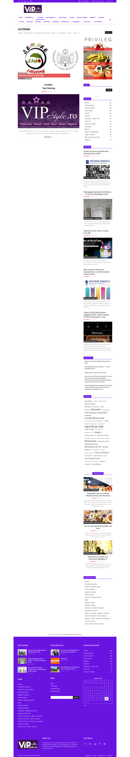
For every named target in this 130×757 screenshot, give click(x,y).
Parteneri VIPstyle (90, 602)
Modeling (87, 438)
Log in (52, 683)
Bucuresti (96, 409)
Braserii (38, 22)
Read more (48, 137)
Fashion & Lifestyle (90, 124)
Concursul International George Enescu (94, 421)
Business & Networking (91, 132)
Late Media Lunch (89, 432)
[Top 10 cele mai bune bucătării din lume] (98, 517)
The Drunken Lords (92, 458)
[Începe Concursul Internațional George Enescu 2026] (98, 168)
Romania (105, 447)
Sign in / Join (109, 1)
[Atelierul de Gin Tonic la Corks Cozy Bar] (98, 248)
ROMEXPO (88, 450)
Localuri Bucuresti (90, 589)
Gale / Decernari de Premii (92, 137)
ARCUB (95, 401)
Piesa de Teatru (100, 438)
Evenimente (29, 17)
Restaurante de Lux (91, 444)
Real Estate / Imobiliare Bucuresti (94, 608)
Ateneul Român (90, 404)
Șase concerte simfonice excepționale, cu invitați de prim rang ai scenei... (96, 272)
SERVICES (87, 140)
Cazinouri (55, 22)
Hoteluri (86, 22)
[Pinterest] (28, 1)
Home (19, 26)
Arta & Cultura (89, 110)
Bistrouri (29, 22)
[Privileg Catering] (98, 44)
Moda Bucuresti (89, 594)
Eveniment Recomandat (94, 522)
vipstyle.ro (44, 91)
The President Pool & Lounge (91, 461)
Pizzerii (21, 22)
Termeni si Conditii (90, 621)
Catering (40, 17)
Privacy (94, 755)
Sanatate (103, 449)
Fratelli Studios (101, 423)
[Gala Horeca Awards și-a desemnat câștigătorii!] (98, 548)
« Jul (85, 705)
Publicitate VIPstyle (90, 605)
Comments (55, 688)
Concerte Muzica (89, 105)
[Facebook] (19, 1)
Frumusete (65, 22)
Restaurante (50, 17)
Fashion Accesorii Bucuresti (92, 587)
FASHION (87, 116)
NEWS (21, 17)
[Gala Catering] (98, 72)
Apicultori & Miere (29, 33)
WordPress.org (55, 691)
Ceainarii (101, 17)
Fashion (106, 421)
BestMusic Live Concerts (92, 406)
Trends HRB (88, 464)
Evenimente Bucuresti (91, 584)
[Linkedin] (25, 1)
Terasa (105, 456)
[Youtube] (30, 1)
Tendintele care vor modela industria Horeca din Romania (98, 494)
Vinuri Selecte (96, 464)
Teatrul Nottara (97, 456)
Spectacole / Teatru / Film (92, 118)
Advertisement (101, 755)
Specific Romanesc (89, 453)
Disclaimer (88, 755)
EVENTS (87, 103)
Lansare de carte (99, 429)
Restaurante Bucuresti (91, 610)
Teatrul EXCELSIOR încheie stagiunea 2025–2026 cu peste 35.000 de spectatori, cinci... (96, 315)
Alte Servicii (98, 22)
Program (107, 438)
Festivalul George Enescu (91, 423)
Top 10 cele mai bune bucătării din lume (98, 527)
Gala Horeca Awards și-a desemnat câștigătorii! (98, 558)
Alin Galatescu (89, 401)
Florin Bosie (21, 78)
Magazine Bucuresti (90, 592)
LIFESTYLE (88, 121)
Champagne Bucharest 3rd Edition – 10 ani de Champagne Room (97, 193)
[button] (110, 19)
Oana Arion (93, 438)
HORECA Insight (89, 429)
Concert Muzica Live (94, 418)
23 (110, 695)
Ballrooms (63, 17)
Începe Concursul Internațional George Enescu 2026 (96, 152)
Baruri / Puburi (82, 17)
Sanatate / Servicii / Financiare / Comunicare (97, 618)
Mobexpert (64, 658)
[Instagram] (22, 1)
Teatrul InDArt (88, 456)
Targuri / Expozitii (90, 134)
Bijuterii (102, 406)
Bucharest (87, 410)
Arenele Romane (102, 401)
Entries (54, 686)
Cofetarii (46, 22)
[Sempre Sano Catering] (50, 58)
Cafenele (92, 17)
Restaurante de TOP (93, 447)
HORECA (87, 113)
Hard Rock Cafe (94, 426)
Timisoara (102, 461)
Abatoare (20, 33)
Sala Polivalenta (95, 449)
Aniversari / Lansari (92, 218)
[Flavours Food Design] (98, 58)
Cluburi (71, 17)
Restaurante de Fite (103, 441)
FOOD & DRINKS (90, 108)
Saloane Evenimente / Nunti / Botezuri (96, 616)
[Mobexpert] (55, 661)
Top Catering (48, 88)
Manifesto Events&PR (103, 435)
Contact (87, 581)
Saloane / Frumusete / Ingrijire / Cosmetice (97, 613)
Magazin (98, 432)
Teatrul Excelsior (102, 453)
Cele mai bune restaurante (96, 413)
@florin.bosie (76, 634)
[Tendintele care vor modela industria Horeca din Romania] (98, 484)
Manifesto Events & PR (90, 435)
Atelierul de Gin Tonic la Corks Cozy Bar (95, 372)
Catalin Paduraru (106, 410)
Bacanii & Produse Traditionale (42, 33)
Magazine (76, 22)
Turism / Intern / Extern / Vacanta (94, 624)
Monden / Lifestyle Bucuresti (93, 597)
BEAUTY (87, 129)
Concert (88, 415)
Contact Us (109, 755)
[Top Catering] (48, 111)
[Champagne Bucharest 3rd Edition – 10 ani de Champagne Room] (98, 209)
